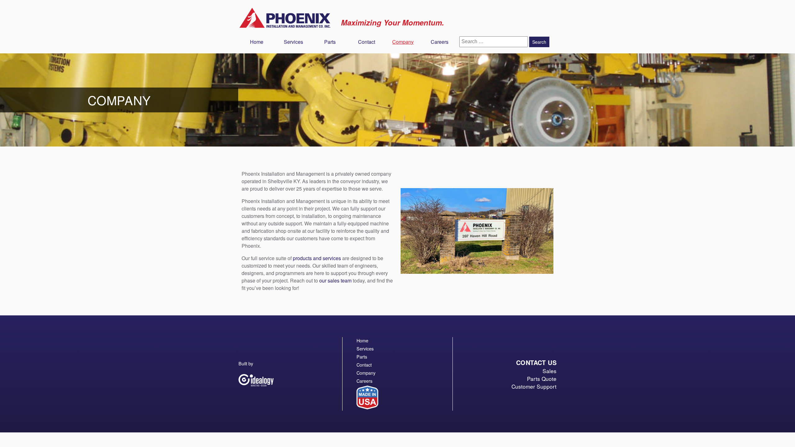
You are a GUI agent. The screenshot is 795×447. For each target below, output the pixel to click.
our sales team (335, 280)
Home (256, 41)
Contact (366, 41)
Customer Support (533, 386)
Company (403, 41)
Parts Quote (541, 378)
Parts (330, 41)
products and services (317, 258)
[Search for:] (494, 41)
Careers (439, 41)
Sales (549, 371)
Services (293, 41)
